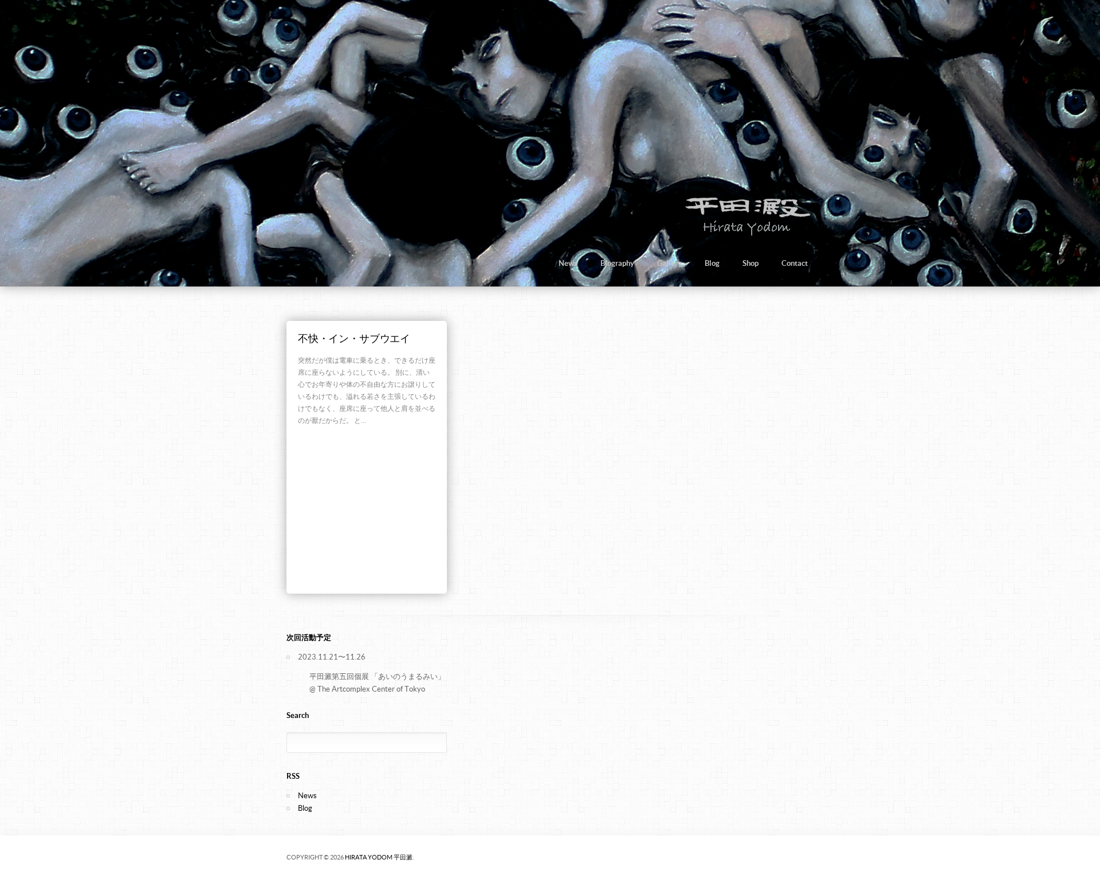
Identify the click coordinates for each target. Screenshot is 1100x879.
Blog (712, 263)
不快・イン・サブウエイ (354, 338)
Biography (617, 263)
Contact (794, 263)
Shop (750, 263)
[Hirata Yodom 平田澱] (746, 234)
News (568, 263)
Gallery (669, 263)
